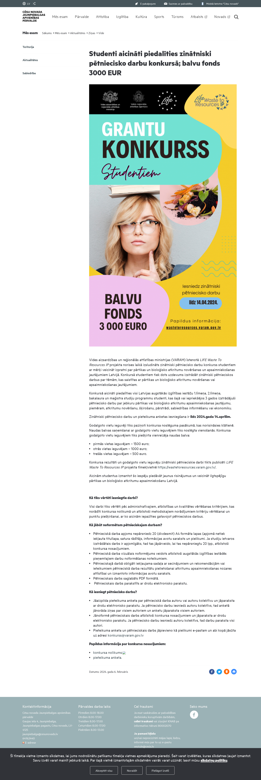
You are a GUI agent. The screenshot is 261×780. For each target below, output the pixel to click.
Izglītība (122, 16)
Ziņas (91, 32)
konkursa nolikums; (108, 652)
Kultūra (141, 16)
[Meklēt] (236, 17)
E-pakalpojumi (148, 3)
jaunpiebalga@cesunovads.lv (40, 734)
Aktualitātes (77, 32)
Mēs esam (60, 16)
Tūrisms (177, 16)
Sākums (47, 32)
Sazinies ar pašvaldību (180, 3)
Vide (101, 32)
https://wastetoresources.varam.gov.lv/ (187, 467)
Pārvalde (82, 16)
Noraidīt (132, 770)
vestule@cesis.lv (144, 746)
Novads (220, 16)
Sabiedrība (29, 73)
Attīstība (102, 16)
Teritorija (28, 47)
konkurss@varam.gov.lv (126, 635)
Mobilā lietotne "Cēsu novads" (222, 3)
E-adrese (30, 742)
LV (28, 3)
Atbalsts (197, 16)
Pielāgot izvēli (160, 770)
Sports (159, 16)
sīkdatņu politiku (214, 760)
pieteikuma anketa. (107, 657)
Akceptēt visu (104, 770)
